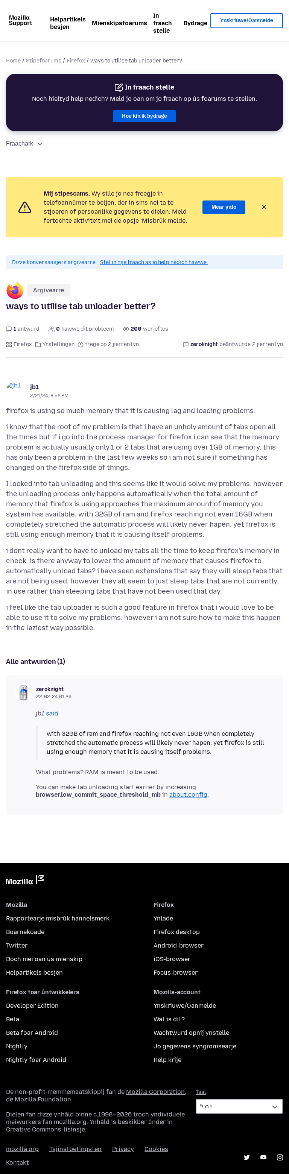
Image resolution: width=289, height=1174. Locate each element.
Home (13, 61)
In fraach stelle (162, 23)
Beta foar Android (32, 1032)
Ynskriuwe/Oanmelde (246, 20)
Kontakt (17, 1162)
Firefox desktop (177, 932)
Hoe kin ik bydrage (144, 116)
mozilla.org (22, 1149)
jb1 (34, 386)
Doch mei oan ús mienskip (44, 959)
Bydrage (195, 23)
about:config (188, 794)
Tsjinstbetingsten (75, 1149)
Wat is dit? (169, 1019)
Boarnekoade (25, 932)
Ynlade (163, 918)
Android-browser (179, 945)
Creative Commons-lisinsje (45, 1129)
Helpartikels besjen (68, 23)
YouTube (263, 1157)
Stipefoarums (43, 61)
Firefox (76, 61)
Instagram (280, 1157)
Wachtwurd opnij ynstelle (191, 1032)
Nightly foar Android (36, 1059)
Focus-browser (176, 972)
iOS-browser (172, 959)
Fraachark (19, 143)
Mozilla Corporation (155, 1091)
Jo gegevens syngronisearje (195, 1046)
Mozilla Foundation (43, 1099)
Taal (201, 1092)
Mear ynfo (223, 207)
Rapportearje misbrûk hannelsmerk (58, 918)
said (52, 713)
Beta (12, 1019)
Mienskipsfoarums (119, 23)
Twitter (16, 945)
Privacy (123, 1149)
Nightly (16, 1046)
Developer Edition (32, 1005)
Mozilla (25, 881)
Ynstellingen (59, 344)
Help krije (167, 1059)
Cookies (156, 1149)
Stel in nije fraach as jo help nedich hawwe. (154, 262)
